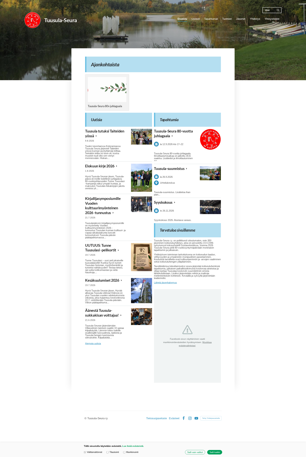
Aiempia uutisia (93, 343)
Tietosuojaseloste (156, 418)
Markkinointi (132, 452)
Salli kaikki (215, 452)
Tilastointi (114, 452)
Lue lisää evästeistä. (133, 446)
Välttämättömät (94, 452)
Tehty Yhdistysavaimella (211, 418)
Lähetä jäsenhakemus (165, 282)
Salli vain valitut (195, 452)
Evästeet (174, 418)
